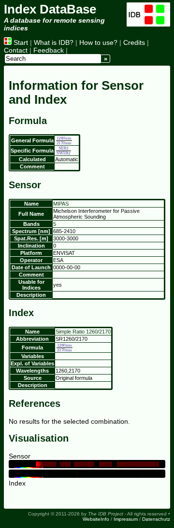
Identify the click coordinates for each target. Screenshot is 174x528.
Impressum (126, 519)
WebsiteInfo (96, 519)
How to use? (98, 42)
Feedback (48, 50)
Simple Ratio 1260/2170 (83, 331)
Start (20, 42)
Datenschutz (156, 519)
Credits (134, 42)
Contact (16, 50)
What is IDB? (53, 42)
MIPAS (61, 204)
